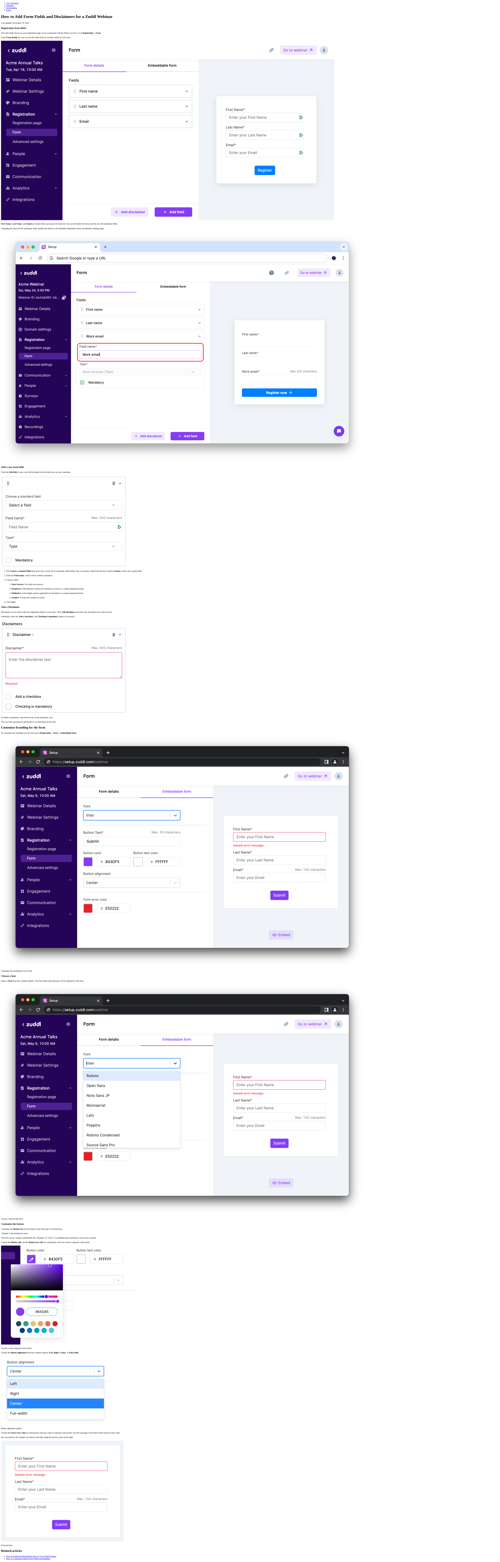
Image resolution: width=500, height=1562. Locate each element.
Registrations (11, 8)
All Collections (12, 3)
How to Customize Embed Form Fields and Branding (28, 1559)
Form (8, 10)
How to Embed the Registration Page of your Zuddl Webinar (31, 1556)
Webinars (10, 5)
